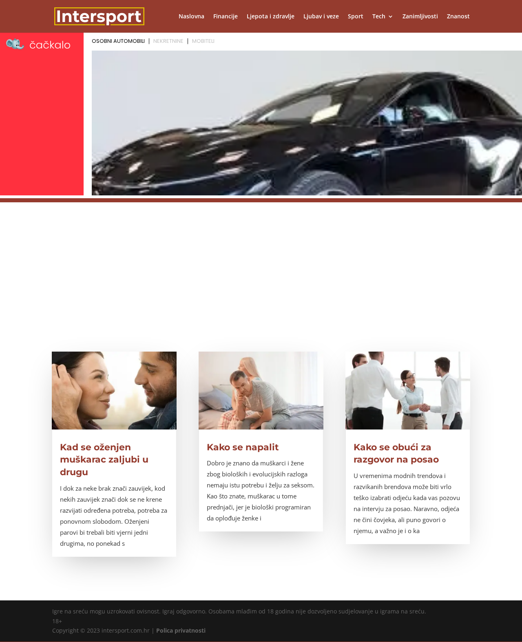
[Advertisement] (261, 259)
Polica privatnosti (181, 630)
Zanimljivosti (420, 16)
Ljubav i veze (321, 16)
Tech (378, 16)
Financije (225, 16)
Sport (355, 16)
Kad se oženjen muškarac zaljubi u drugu (104, 460)
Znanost (458, 16)
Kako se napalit (243, 447)
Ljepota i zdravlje (270, 16)
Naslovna (191, 16)
